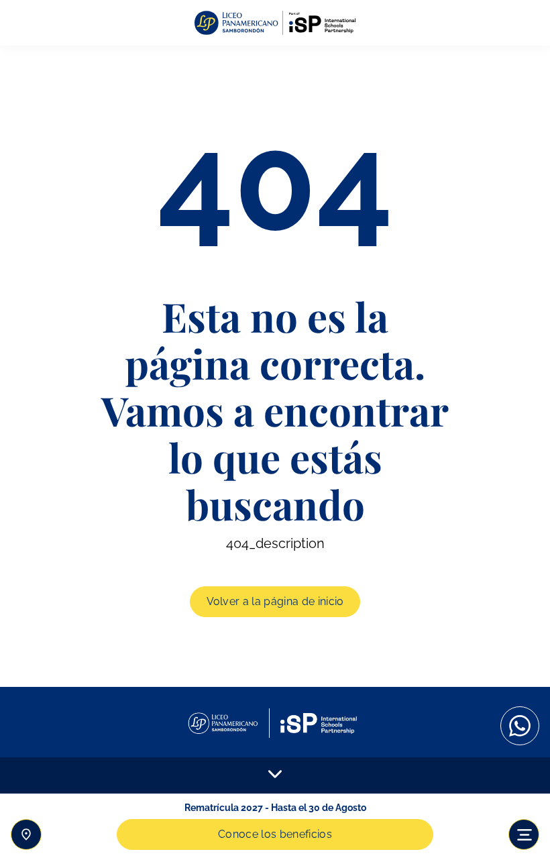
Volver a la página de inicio (275, 601)
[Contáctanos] (26, 834)
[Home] (275, 23)
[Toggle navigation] (523, 834)
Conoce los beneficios (275, 834)
